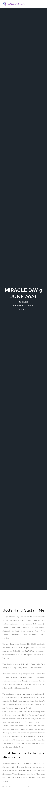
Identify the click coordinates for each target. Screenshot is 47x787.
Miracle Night (27, 305)
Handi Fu (25, 309)
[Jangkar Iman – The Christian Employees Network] (15, 4)
